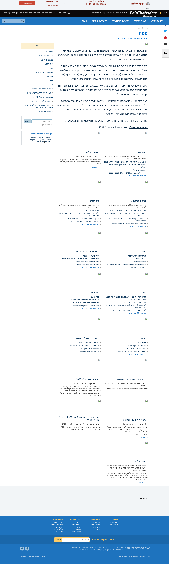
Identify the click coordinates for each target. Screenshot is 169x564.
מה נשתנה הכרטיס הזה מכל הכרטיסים (84, 345)
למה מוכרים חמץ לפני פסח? (88, 265)
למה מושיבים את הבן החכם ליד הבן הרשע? (129, 310)
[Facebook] (27, 549)
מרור (85, 66)
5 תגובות (144, 437)
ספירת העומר (102, 120)
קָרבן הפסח (78, 79)
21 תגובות (143, 482)
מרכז (138, 557)
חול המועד (129, 94)
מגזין (116, 527)
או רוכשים (64, 55)
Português (40, 142)
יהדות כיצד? (157, 21)
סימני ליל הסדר (120, 74)
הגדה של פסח (67, 70)
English (40, 138)
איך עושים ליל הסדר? (90, 210)
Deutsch (33, 138)
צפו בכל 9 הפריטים (138, 226)
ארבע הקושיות (126, 70)
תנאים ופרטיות (34, 557)
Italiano (48, 140)
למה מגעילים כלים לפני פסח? (87, 262)
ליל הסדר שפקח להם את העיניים (86, 303)
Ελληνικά (40, 140)
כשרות (78, 529)
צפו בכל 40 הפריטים (137, 313)
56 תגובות (96, 167)
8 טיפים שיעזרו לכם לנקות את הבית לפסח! (129, 224)
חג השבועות (73, 120)
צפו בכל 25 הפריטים (90, 308)
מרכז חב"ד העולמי (78, 547)
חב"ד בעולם (59, 531)
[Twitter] (22, 549)
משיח (89, 90)
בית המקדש (125, 79)
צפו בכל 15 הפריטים (137, 176)
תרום (13, 13)
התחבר (65, 13)
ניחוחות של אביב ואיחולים (89, 351)
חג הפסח (142, 50)
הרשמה (97, 529)
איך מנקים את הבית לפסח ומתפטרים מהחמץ (128, 210)
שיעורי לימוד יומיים (94, 527)
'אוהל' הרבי (59, 527)
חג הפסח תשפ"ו (138, 127)
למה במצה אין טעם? (91, 256)
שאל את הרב (46, 13)
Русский (48, 142)
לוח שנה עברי (95, 525)
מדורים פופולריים (120, 21)
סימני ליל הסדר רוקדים (90, 348)
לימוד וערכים (140, 21)
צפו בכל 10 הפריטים (137, 354)
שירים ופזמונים (140, 259)
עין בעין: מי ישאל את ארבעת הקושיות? (131, 351)
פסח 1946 (95, 297)
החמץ (144, 55)
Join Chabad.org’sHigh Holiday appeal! (96, 2)
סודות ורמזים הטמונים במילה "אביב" (131, 302)
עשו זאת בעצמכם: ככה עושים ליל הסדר (83, 221)
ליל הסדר (142, 66)
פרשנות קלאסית (140, 262)
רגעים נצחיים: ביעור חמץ (136, 348)
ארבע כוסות (67, 66)
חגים (146, 28)
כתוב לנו (23, 557)
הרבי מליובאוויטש (57, 525)
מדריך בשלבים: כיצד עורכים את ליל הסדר (82, 218)
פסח (138, 28)
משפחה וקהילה (99, 21)
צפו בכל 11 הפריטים (90, 224)
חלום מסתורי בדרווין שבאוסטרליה (86, 306)
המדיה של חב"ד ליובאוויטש (127, 557)
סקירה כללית (58, 523)
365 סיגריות (141, 342)
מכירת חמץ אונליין (139, 170)
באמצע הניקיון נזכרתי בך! (89, 342)
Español (48, 138)
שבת (79, 527)
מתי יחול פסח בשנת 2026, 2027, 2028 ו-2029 (127, 173)
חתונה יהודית (76, 525)
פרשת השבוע (76, 531)
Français (31, 140)
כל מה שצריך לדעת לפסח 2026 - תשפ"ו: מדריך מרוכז (125, 162)
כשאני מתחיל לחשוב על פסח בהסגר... (84, 300)
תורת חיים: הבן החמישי (137, 345)
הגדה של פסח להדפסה (137, 256)
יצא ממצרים (103, 50)
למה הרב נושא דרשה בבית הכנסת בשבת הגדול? (80, 259)
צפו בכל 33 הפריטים (90, 267)
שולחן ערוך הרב (57, 529)
